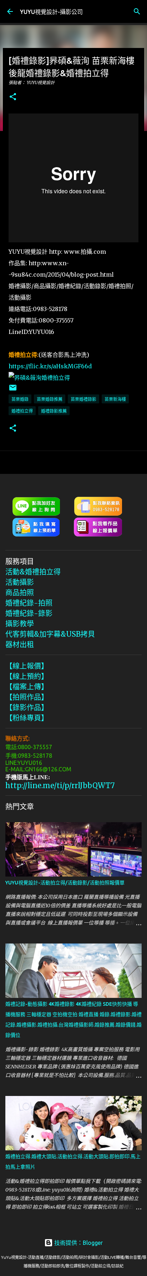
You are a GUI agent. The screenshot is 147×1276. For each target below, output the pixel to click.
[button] (13, 97)
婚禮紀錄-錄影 (28, 613)
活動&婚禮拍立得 (33, 571)
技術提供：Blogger (78, 1242)
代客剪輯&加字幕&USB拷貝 (50, 634)
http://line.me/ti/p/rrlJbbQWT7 (60, 785)
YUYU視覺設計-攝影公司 (51, 12)
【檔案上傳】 (26, 686)
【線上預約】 (26, 676)
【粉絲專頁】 (26, 717)
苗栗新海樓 (115, 399)
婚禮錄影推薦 (54, 411)
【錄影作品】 (26, 707)
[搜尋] (137, 11)
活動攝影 (19, 582)
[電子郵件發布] (13, 390)
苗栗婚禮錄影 (83, 399)
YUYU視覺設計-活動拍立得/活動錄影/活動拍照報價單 (65, 883)
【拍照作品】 (26, 697)
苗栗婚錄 (20, 399)
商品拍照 (19, 592)
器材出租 (19, 644)
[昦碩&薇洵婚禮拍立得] (39, 377)
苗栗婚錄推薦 (49, 399)
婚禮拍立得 (22, 411)
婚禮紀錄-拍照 (28, 602)
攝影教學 (19, 623)
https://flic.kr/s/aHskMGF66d (50, 366)
